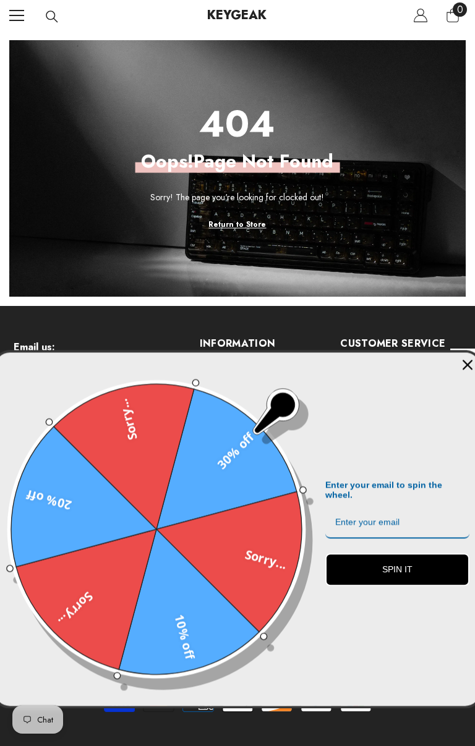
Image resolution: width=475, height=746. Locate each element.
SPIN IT (397, 567)
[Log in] (420, 15)
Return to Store (237, 223)
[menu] (16, 15)
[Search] (52, 16)
